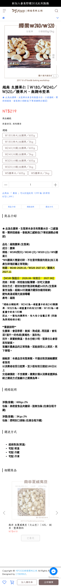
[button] (57, 513)
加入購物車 (27, 582)
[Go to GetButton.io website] (53, 577)
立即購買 (48, 582)
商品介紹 (11, 207)
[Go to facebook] (53, 571)
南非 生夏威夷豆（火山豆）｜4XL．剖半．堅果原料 (30, 526)
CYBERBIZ (21, 574)
